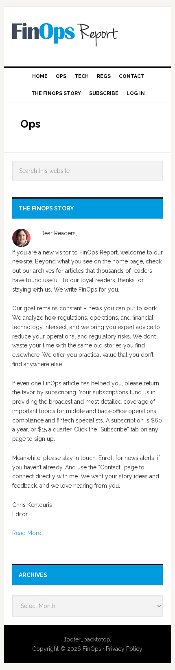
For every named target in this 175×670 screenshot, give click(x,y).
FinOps (87, 33)
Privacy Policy (124, 649)
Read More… (28, 533)
